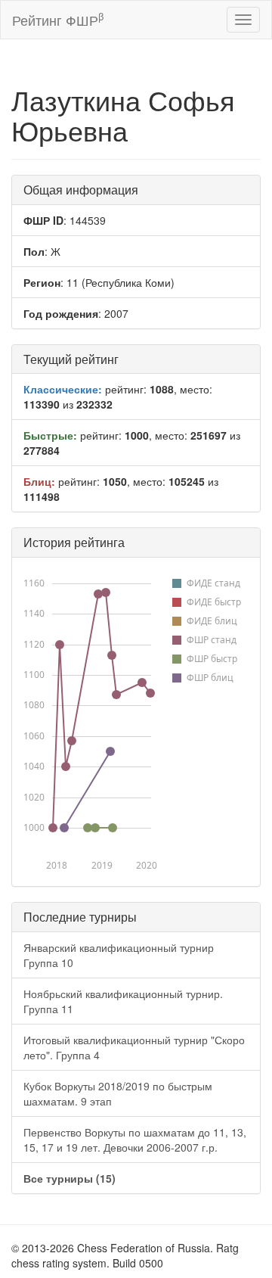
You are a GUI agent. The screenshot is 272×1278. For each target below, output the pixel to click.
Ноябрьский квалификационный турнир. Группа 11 (123, 1001)
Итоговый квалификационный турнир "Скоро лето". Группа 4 (134, 1047)
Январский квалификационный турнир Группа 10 (118, 955)
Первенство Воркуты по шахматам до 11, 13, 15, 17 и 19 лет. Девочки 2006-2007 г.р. (134, 1139)
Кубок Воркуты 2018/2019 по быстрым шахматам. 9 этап (117, 1093)
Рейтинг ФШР (58, 19)
